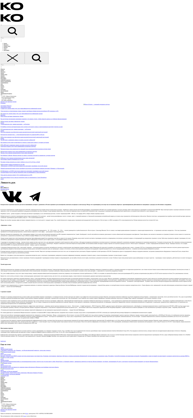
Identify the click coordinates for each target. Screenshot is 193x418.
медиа (2, 85)
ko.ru (25, 416)
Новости (9, 105)
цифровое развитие (6, 80)
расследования (4, 90)
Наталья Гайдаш (5, 189)
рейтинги (3, 77)
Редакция (3, 103)
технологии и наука (6, 107)
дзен (6, 101)
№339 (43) (3, 341)
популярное (4, 105)
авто (2, 84)
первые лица (7, 46)
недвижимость (4, 82)
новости (3, 69)
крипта (2, 86)
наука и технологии (6, 81)
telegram (3, 101)
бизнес (5, 43)
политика (3, 89)
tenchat (14, 101)
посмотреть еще (5, 375)
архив (2, 92)
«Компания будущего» (6, 93)
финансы (6, 44)
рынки (2, 73)
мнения (5, 47)
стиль (5, 48)
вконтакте (10, 101)
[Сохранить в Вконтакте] (12, 202)
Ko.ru (26, 413)
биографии (6, 50)
